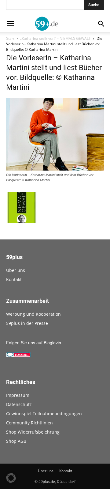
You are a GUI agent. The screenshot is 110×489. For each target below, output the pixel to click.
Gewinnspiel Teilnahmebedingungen (44, 413)
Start (10, 38)
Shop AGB (16, 441)
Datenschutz (19, 404)
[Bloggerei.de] (18, 355)
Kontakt (14, 279)
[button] (11, 478)
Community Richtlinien (29, 423)
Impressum (17, 395)
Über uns (15, 270)
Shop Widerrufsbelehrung (33, 432)
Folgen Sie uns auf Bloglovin (33, 342)
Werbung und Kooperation (33, 314)
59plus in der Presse (27, 323)
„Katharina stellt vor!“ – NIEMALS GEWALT (55, 38)
